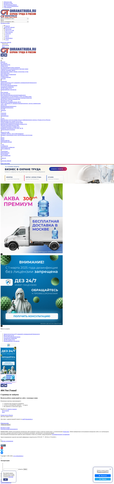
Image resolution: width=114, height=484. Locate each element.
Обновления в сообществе (8, 147)
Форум (7, 36)
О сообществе (4, 146)
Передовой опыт (5, 73)
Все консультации (5, 93)
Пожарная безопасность (7, 107)
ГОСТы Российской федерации (9, 85)
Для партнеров (4, 115)
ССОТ (7, 39)
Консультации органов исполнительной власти (13, 95)
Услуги (7, 35)
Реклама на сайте (8, 3)
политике (10, 476)
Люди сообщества (5, 148)
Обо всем (3, 78)
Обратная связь (8, 2)
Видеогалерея (4, 154)
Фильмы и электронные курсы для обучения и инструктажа (16, 135)
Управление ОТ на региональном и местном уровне (14, 69)
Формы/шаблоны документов (8, 89)
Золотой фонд (9, 38)
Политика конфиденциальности (9, 429)
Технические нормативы (7, 86)
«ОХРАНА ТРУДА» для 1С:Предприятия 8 (12, 133)
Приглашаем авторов (6, 142)
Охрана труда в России (7, 415)
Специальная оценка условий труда (10, 126)
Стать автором (7, 7)
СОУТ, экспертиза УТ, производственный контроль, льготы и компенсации (21, 103)
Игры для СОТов (5, 163)
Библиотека (8, 29)
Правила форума (5, 140)
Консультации (9, 32)
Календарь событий (9, 27)
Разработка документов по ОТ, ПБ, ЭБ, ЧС (12, 128)
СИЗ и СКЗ (4, 104)
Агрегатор (8, 33)
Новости (7, 26)
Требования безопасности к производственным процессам (16, 98)
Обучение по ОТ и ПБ (6, 100)
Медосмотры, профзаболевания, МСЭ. (11, 102)
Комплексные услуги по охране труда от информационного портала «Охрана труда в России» (26, 120)
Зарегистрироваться (6, 482)
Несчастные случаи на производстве (10, 99)
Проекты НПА (4, 75)
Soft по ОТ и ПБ (9, 30)
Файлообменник (5, 152)
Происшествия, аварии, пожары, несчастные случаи (14, 71)
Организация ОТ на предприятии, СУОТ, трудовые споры (16, 96)
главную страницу (12, 409)
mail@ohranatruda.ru (27, 419)
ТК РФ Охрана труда (6, 88)
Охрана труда (4, 66)
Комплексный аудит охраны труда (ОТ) (11, 121)
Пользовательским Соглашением (60, 434)
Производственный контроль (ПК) (10, 125)
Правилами (66, 431)
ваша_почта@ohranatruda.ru (11, 6)
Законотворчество (5, 64)
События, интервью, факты (8, 70)
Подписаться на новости (10, 4)
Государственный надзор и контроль (10, 67)
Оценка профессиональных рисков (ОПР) (12, 122)
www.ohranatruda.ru (18, 456)
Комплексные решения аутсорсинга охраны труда (14, 124)
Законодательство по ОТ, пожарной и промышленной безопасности (19, 82)
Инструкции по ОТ (6, 84)
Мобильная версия (5, 424)
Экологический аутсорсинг (8, 129)
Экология (3, 110)
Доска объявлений (5, 155)
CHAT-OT (3, 158)
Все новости (4, 63)
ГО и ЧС (3, 109)
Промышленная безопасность (8, 106)
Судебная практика (6, 77)
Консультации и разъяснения (8, 74)
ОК (5, 479)
